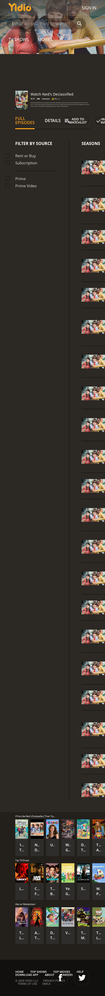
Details (53, 120)
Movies (45, 39)
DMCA (46, 984)
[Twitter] (82, 978)
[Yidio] (20, 8)
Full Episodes (25, 120)
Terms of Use (27, 984)
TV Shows (18, 39)
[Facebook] (60, 978)
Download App (26, 975)
